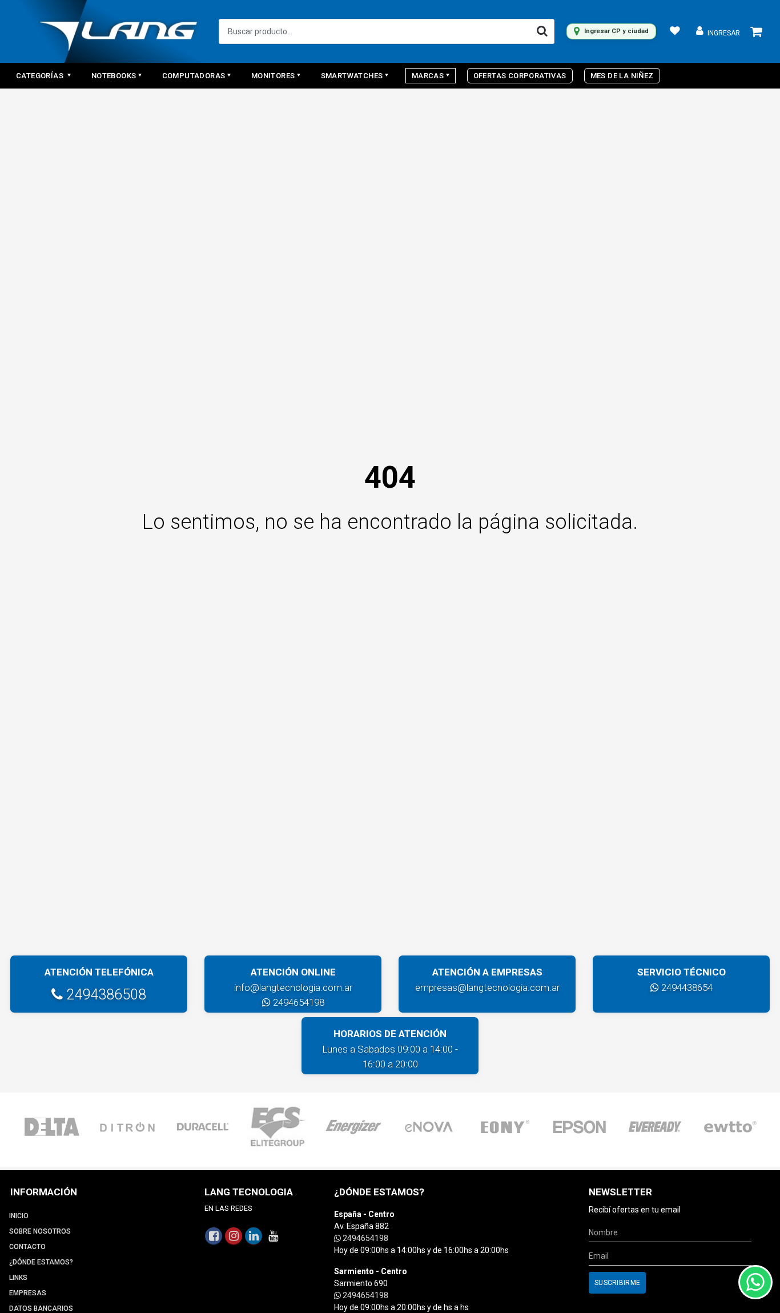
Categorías (40, 75)
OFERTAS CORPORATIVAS (519, 75)
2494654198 (297, 1002)
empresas (27, 1293)
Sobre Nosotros (40, 1231)
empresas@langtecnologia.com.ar (487, 987)
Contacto (27, 1247)
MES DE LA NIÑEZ (622, 75)
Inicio (19, 1216)
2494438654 (686, 987)
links (18, 1278)
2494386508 (104, 994)
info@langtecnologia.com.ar (293, 987)
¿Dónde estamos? (41, 1262)
